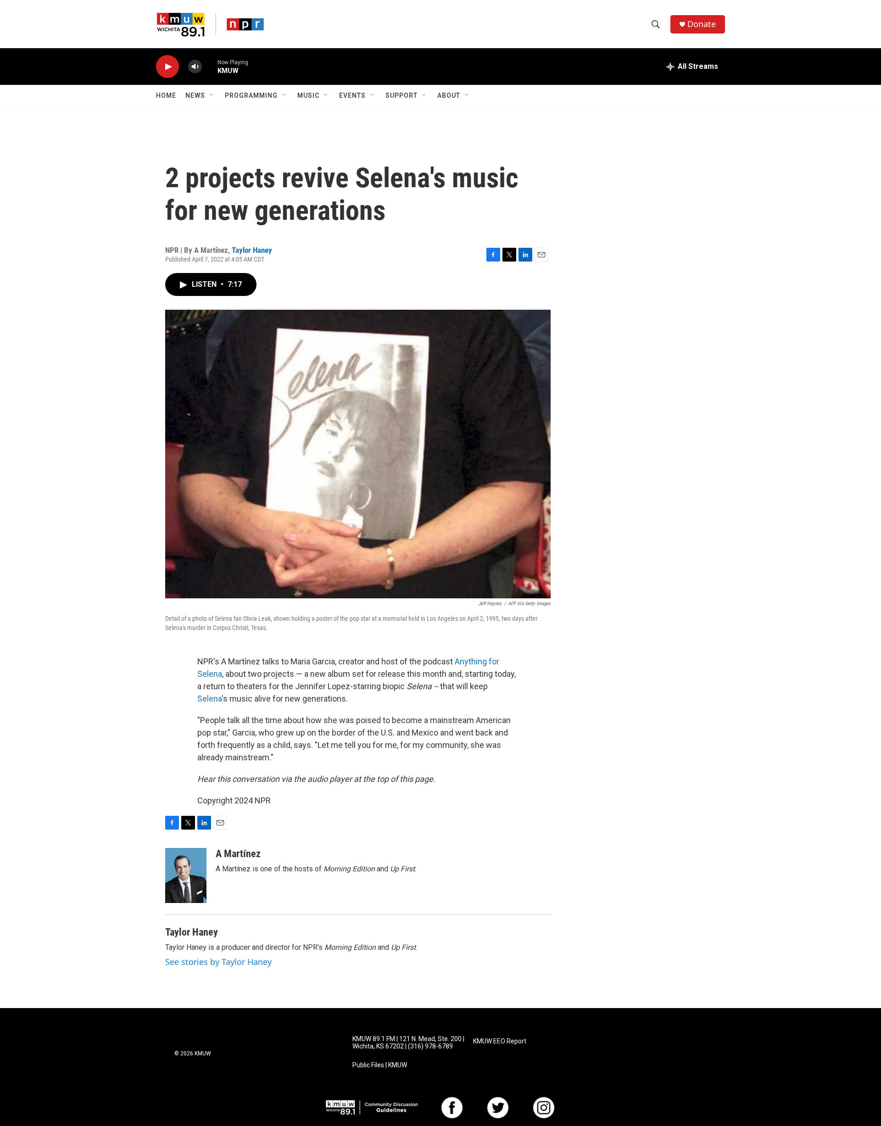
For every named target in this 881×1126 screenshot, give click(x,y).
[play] (167, 66)
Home (166, 95)
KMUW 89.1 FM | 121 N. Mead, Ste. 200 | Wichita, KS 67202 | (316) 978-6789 (408, 1043)
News (195, 95)
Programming (251, 95)
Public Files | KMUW (379, 1065)
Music (308, 95)
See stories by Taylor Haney (218, 961)
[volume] (195, 66)
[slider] (209, 66)
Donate (701, 24)
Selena (209, 698)
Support (401, 95)
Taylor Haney (252, 250)
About (448, 95)
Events (352, 95)
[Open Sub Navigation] (212, 95)
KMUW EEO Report (499, 1041)
